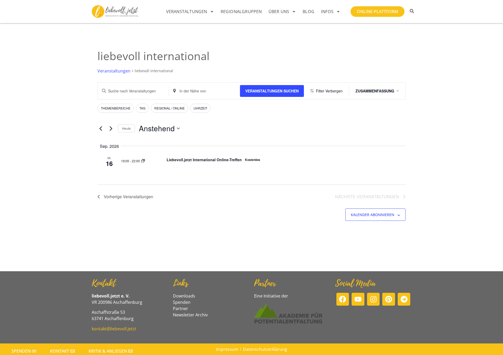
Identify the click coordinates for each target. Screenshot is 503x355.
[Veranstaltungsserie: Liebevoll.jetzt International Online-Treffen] (143, 161)
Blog (308, 11)
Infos (327, 11)
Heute (126, 128)
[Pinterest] (388, 299)
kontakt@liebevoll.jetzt (114, 329)
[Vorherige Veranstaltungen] (100, 128)
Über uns (279, 11)
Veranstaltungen (186, 11)
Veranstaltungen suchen (272, 90)
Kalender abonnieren (372, 214)
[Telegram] (404, 299)
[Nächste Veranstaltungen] (111, 128)
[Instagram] (373, 299)
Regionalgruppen (241, 11)
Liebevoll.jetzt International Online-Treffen (204, 159)
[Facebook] (342, 299)
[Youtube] (358, 299)
